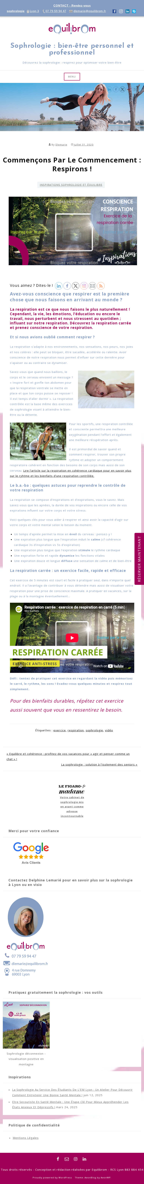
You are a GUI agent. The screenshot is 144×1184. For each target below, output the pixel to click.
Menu (72, 76)
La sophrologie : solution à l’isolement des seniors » (99, 764)
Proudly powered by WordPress (52, 1177)
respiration (76, 730)
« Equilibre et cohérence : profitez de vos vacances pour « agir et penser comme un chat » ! (68, 756)
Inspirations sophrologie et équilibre (71, 185)
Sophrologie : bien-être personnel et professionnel (72, 49)
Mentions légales (26, 1138)
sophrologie (94, 730)
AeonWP (106, 1177)
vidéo (109, 730)
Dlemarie (61, 144)
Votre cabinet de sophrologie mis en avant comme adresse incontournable (72, 807)
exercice (59, 730)
